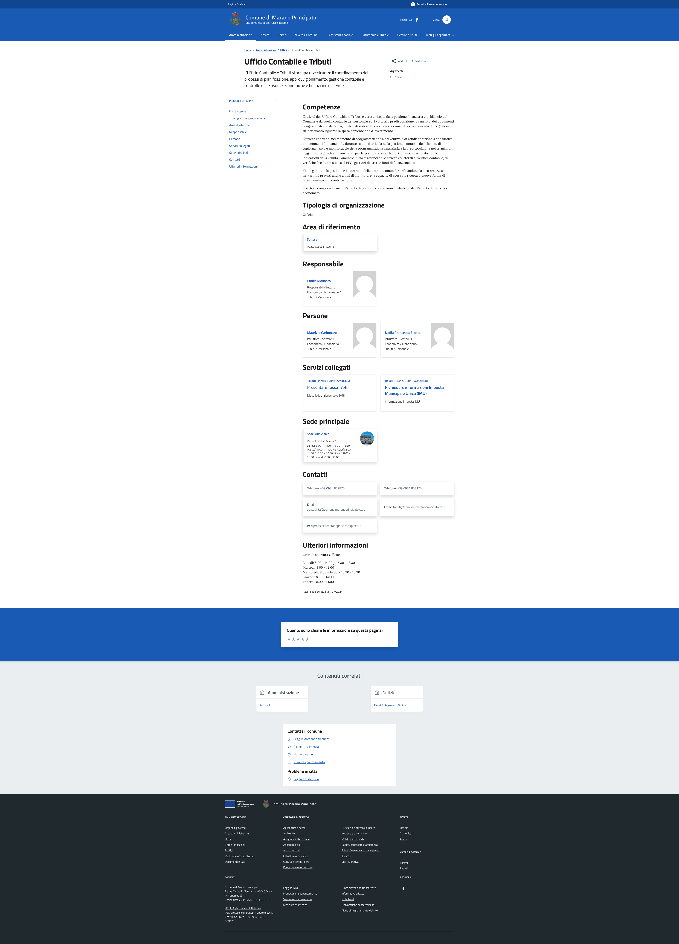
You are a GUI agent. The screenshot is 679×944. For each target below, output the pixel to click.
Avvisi (403, 839)
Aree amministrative (237, 833)
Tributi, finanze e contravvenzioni (361, 850)
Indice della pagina (241, 101)
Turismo (346, 856)
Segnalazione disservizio (297, 899)
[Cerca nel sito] (446, 19)
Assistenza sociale (341, 35)
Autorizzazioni (291, 850)
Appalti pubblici (292, 845)
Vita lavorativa (350, 862)
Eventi (404, 868)
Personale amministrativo (240, 856)
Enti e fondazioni (235, 845)
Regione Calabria (236, 4)
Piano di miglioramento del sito (360, 910)
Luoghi (404, 863)
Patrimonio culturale (375, 35)
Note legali (348, 899)
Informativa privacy (353, 893)
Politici (229, 850)
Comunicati (406, 833)
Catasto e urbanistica (295, 856)
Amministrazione (240, 35)
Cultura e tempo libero (296, 862)
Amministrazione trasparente (359, 888)
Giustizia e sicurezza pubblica (358, 828)
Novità (264, 35)
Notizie (404, 828)
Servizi (282, 35)
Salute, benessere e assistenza (360, 845)
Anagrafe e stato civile (296, 839)
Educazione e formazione (297, 867)
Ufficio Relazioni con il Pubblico (243, 908)
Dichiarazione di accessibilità (358, 905)
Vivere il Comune (306, 35)
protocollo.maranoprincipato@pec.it (252, 912)
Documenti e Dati (235, 862)
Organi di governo (235, 828)
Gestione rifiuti (407, 35)
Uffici (228, 839)
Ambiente (289, 833)
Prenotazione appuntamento (300, 893)
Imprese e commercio (354, 833)
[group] (282, 701)
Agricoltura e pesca (294, 828)
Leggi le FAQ (290, 888)
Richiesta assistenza (295, 905)
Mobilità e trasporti (353, 839)
